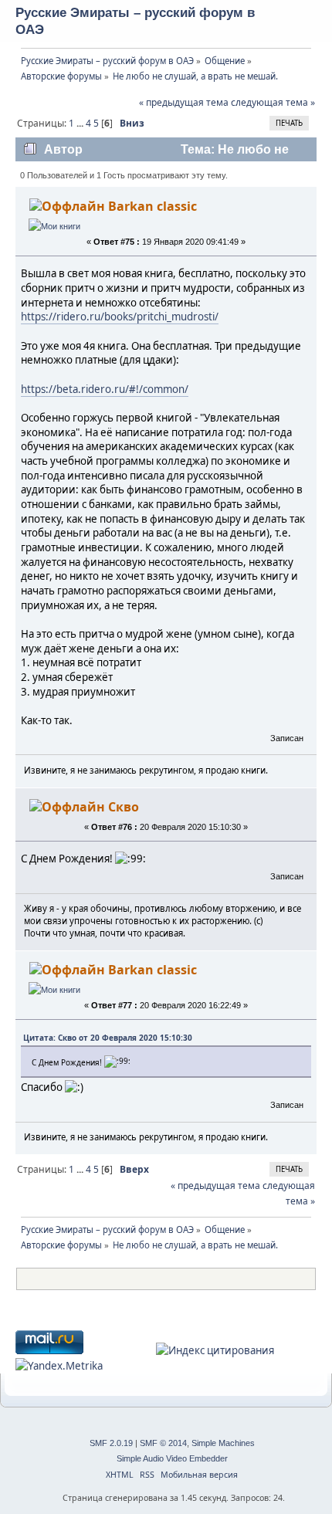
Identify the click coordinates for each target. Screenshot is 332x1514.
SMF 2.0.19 (111, 1443)
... (81, 123)
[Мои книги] (54, 226)
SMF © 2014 (163, 1443)
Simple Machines (223, 1443)
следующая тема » (273, 102)
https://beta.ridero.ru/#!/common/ (104, 389)
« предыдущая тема (184, 102)
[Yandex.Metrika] (59, 1365)
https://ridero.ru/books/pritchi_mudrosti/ (120, 316)
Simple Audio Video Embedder (172, 1458)
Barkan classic (152, 206)
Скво (123, 806)
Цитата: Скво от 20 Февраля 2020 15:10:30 (107, 1037)
